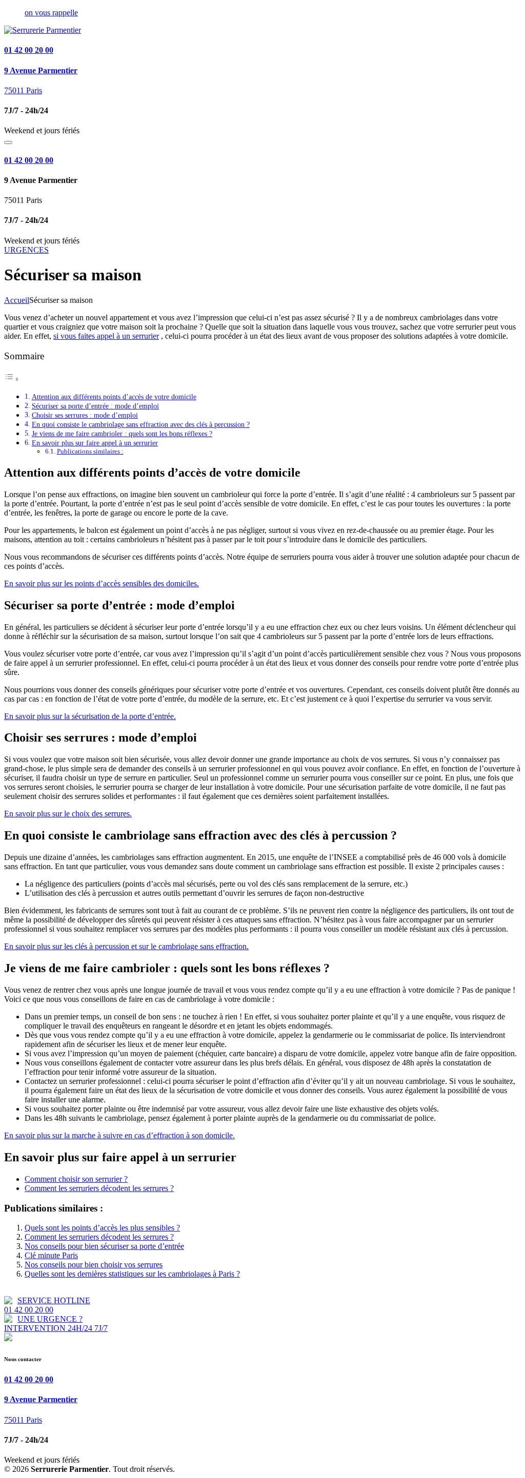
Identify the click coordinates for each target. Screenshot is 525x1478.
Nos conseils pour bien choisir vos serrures (94, 1264)
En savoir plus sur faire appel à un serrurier (95, 443)
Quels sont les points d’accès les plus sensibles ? (102, 1227)
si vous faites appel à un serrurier (106, 336)
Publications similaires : (90, 451)
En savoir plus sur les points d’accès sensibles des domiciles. (101, 583)
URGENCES (26, 249)
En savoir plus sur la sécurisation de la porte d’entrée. (90, 716)
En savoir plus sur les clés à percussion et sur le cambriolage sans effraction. (126, 946)
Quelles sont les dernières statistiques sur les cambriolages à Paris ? (132, 1273)
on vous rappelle (51, 12)
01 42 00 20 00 (28, 50)
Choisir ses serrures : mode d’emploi (85, 415)
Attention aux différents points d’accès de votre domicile (114, 397)
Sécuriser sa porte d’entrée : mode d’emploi (95, 406)
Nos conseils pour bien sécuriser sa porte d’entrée (104, 1246)
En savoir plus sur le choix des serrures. (68, 813)
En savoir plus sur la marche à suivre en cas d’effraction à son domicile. (119, 1135)
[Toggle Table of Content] (11, 379)
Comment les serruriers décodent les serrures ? (99, 1188)
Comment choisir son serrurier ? (76, 1179)
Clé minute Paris (51, 1255)
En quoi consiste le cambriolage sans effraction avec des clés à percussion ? (141, 424)
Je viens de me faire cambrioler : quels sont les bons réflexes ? (122, 433)
